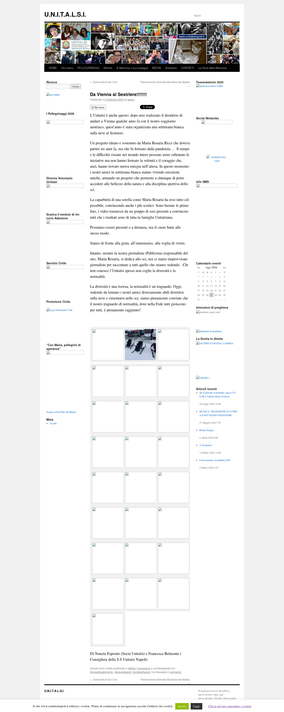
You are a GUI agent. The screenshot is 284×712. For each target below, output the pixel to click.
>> (224, 267)
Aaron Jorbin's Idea (208, 694)
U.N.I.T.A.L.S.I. (65, 14)
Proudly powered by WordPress (214, 690)
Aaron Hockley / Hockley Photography (217, 698)
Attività (108, 68)
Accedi (53, 423)
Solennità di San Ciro (103, 82)
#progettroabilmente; (102, 672)
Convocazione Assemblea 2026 (214, 460)
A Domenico (205, 445)
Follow (101, 107)
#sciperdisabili (123, 672)
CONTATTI (187, 68)
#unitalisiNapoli (141, 672)
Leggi (196, 706)
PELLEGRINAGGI (88, 68)
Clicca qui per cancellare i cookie (229, 706)
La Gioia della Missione (212, 68)
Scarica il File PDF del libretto (61, 412)
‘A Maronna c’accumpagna (132, 68)
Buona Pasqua (206, 430)
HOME (53, 68)
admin (131, 99)
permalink (175, 672)
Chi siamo (67, 68)
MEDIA (156, 68)
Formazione (143, 668)
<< (198, 267)
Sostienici (171, 68)
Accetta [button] (182, 706)
